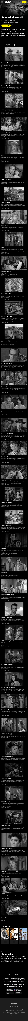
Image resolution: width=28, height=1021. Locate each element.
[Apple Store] (9, 990)
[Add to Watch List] (12, 26)
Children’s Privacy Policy (20, 1009)
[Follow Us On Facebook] (15, 1006)
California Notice (20, 1010)
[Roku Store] (18, 993)
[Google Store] (18, 990)
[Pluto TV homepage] (14, 1003)
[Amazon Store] (10, 993)
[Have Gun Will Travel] (5, 936)
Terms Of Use (5, 1009)
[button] (2, 2)
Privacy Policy (12, 1009)
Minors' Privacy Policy (10, 1010)
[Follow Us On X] (13, 1006)
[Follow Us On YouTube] (10, 1006)
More (2, 37)
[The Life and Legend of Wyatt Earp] (23, 936)
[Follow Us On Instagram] (17, 1006)
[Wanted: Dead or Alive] (14, 936)
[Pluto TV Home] (8, 2)
